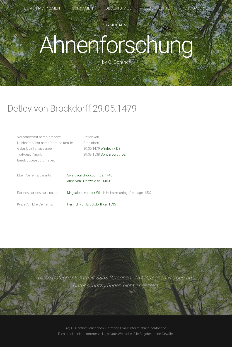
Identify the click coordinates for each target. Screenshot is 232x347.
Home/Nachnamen (42, 8)
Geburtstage (118, 8)
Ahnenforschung (116, 45)
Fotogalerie (195, 8)
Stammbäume (116, 25)
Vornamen (82, 8)
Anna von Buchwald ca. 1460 (88, 181)
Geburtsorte (157, 8)
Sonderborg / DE (113, 154)
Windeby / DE (110, 149)
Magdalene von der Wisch (86, 193)
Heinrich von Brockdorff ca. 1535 (91, 204)
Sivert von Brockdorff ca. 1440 (89, 175)
